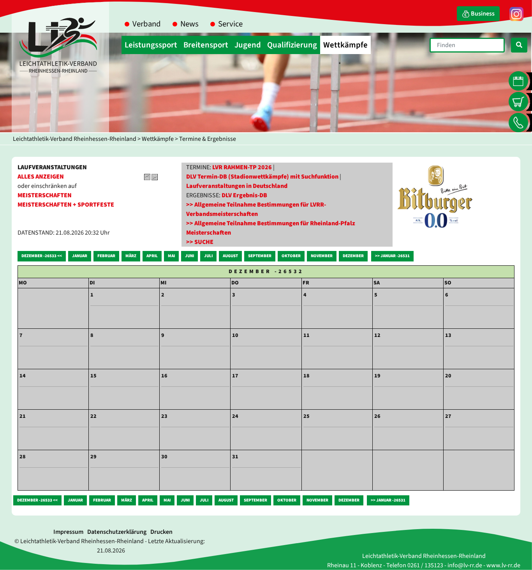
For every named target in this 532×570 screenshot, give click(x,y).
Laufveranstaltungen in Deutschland (236, 186)
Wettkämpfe (158, 139)
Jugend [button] (247, 45)
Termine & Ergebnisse (207, 139)
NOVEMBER (322, 256)
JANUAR (79, 256)
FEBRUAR (106, 256)
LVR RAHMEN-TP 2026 (242, 167)
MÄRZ (130, 256)
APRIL (152, 256)
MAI (171, 256)
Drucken (161, 532)
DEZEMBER (353, 256)
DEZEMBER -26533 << (41, 256)
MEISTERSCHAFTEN (45, 195)
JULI (208, 256)
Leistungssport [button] (151, 45)
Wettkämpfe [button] (345, 45)
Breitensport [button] (205, 45)
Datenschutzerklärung (116, 532)
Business (482, 13)
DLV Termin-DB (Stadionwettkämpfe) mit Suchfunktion (262, 176)
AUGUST (230, 256)
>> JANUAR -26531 (392, 256)
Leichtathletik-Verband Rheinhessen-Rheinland (74, 139)
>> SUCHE (199, 242)
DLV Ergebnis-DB (244, 195)
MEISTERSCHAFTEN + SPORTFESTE (66, 204)
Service (230, 24)
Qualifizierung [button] (292, 45)
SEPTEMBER (259, 256)
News (189, 24)
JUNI (189, 256)
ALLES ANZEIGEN (41, 176)
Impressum (68, 532)
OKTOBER (291, 256)
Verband (146, 24)
